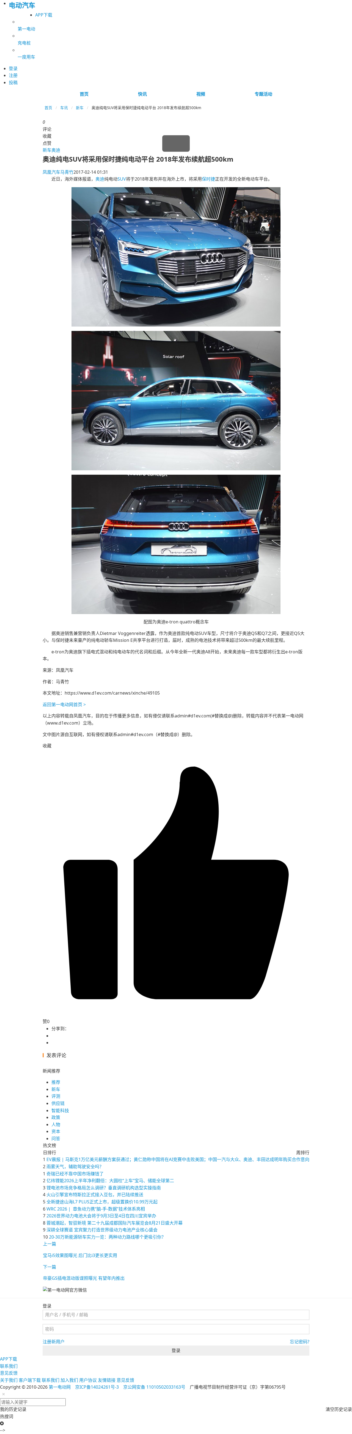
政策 (55, 1117)
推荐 (55, 1082)
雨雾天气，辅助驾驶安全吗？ (75, 1167)
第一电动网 (60, 1387)
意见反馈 (9, 1373)
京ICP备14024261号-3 (97, 1387)
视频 (200, 94)
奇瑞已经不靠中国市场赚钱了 (75, 1174)
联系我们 (9, 1366)
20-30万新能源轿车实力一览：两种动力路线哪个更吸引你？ (107, 1237)
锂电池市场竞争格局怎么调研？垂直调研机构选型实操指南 (103, 1188)
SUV (121, 179)
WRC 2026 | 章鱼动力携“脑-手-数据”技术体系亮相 (95, 1209)
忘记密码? (299, 1342)
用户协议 (88, 1380)
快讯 (142, 94)
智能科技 (60, 1110)
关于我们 (9, 1380)
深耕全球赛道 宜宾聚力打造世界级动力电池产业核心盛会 (102, 1230)
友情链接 (107, 1380)
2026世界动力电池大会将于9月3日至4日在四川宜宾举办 (101, 1216)
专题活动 (263, 94)
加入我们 (69, 1380)
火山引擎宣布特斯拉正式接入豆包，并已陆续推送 (94, 1195)
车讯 (64, 107)
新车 (80, 107)
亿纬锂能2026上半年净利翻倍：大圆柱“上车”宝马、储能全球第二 (110, 1181)
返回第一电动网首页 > (64, 704)
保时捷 (208, 179)
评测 (55, 1096)
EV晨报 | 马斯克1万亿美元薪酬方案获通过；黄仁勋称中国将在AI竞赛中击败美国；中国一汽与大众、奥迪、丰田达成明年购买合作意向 (177, 1159)
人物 (55, 1124)
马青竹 (66, 172)
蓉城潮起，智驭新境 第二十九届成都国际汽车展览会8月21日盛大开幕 (114, 1223)
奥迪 (55, 150)
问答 (55, 1138)
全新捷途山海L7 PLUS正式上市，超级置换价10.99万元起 (102, 1202)
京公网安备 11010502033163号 (154, 1387)
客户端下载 (30, 1380)
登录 (176, 1350)
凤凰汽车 (51, 172)
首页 (84, 94)
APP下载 (43, 15)
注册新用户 (54, 1342)
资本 (55, 1131)
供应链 (58, 1103)
